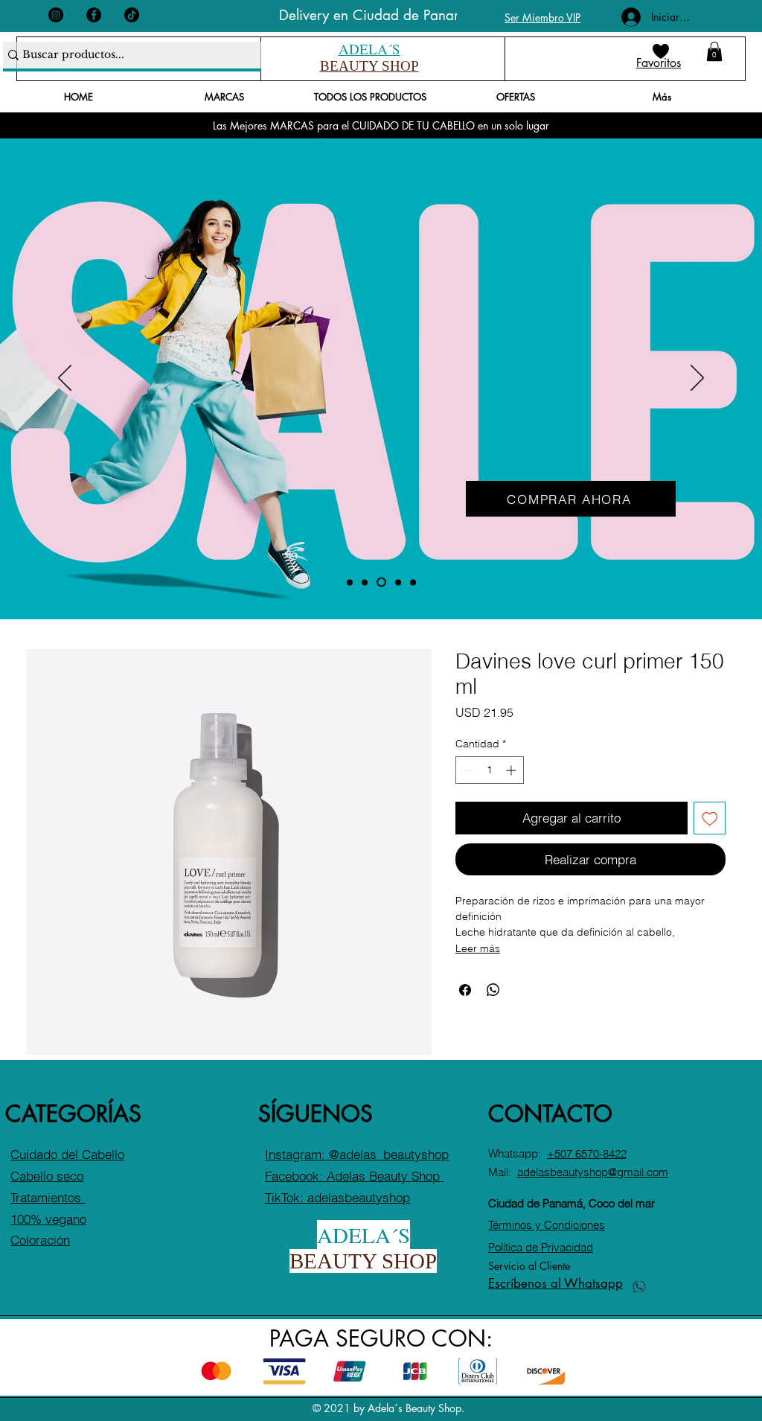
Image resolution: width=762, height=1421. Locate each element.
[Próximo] (697, 379)
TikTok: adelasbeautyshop (337, 1197)
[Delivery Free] (413, 582)
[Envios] (365, 582)
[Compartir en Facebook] (465, 990)
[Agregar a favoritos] (710, 818)
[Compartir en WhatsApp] (493, 990)
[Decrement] (467, 770)
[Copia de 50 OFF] (350, 582)
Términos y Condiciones (546, 1225)
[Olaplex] (398, 582)
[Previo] (64, 379)
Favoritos (658, 63)
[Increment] (512, 770)
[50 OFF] (381, 582)
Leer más (477, 948)
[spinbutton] (489, 770)
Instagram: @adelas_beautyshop (357, 1154)
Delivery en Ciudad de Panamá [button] (376, 15)
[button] (714, 51)
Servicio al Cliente (529, 1266)
